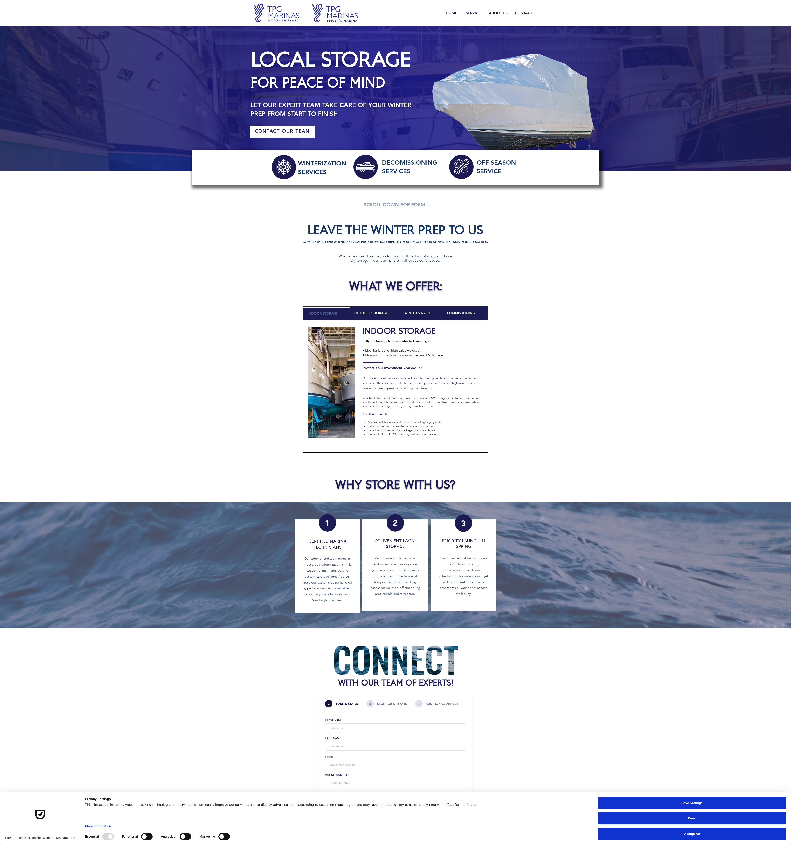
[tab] (326, 313)
